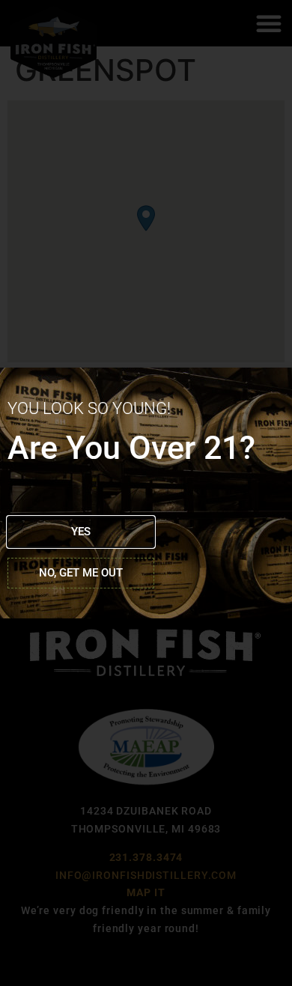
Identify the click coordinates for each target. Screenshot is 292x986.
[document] (146, 493)
